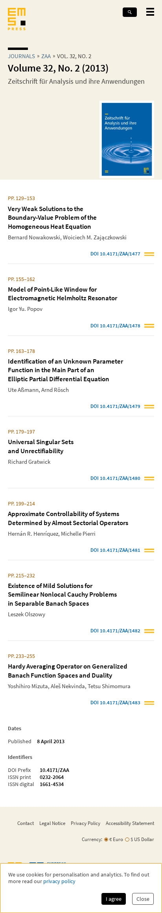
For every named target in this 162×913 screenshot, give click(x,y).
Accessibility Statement (130, 823)
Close (142, 898)
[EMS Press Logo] (17, 20)
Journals (21, 56)
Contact (25, 823)
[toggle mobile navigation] (150, 12)
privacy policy (59, 881)
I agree (114, 898)
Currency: (92, 839)
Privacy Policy (85, 823)
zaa (46, 56)
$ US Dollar (142, 839)
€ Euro (116, 839)
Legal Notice (52, 823)
